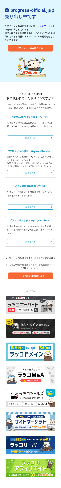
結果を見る (30, 138)
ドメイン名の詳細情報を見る (30, 276)
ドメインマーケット (45, 26)
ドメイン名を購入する (32, 48)
